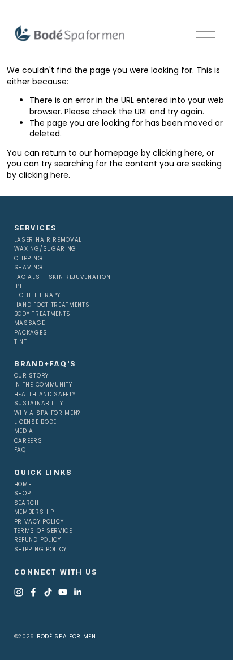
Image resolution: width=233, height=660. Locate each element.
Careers (28, 441)
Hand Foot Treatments (52, 305)
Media (23, 431)
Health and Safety (45, 394)
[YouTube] (62, 592)
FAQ (20, 450)
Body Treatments (42, 314)
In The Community (43, 385)
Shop (22, 493)
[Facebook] (33, 592)
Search (26, 503)
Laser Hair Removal (48, 240)
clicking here (177, 152)
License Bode (35, 422)
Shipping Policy (40, 549)
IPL (18, 286)
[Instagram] (18, 592)
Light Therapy (37, 295)
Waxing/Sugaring (45, 249)
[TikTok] (48, 592)
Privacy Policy (39, 522)
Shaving (28, 267)
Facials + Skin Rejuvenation (62, 277)
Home (23, 484)
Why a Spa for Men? (47, 413)
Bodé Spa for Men (66, 636)
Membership (34, 512)
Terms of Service (43, 531)
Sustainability (38, 403)
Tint (20, 342)
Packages (31, 333)
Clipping (28, 258)
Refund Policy (37, 540)
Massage (29, 323)
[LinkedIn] (77, 592)
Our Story (31, 376)
